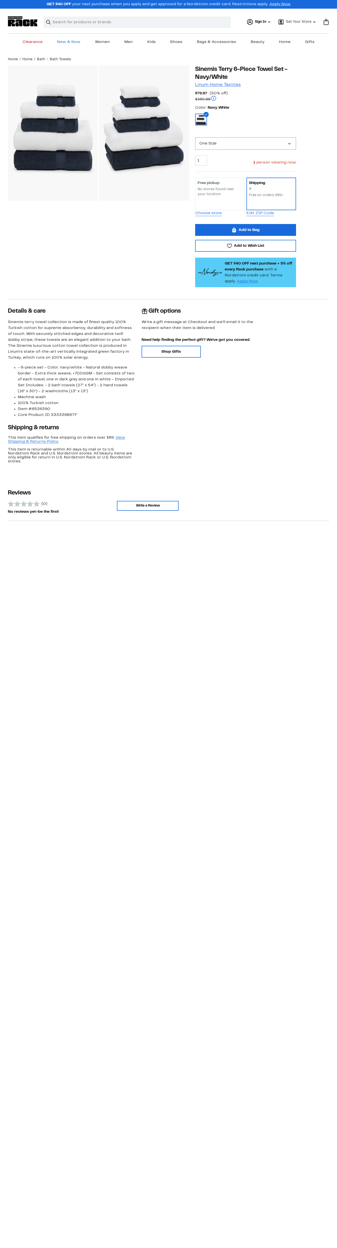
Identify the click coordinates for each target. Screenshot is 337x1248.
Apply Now (280, 4)
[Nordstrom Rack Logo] (22, 21)
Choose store (208, 213)
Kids (151, 42)
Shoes (176, 42)
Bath (41, 59)
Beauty (257, 42)
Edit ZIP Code (260, 213)
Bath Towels (60, 59)
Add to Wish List (249, 245)
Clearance (32, 42)
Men (128, 42)
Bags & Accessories (216, 42)
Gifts (310, 42)
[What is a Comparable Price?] (213, 99)
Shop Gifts (171, 351)
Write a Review (148, 505)
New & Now (68, 42)
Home (285, 42)
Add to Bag (249, 230)
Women (102, 42)
